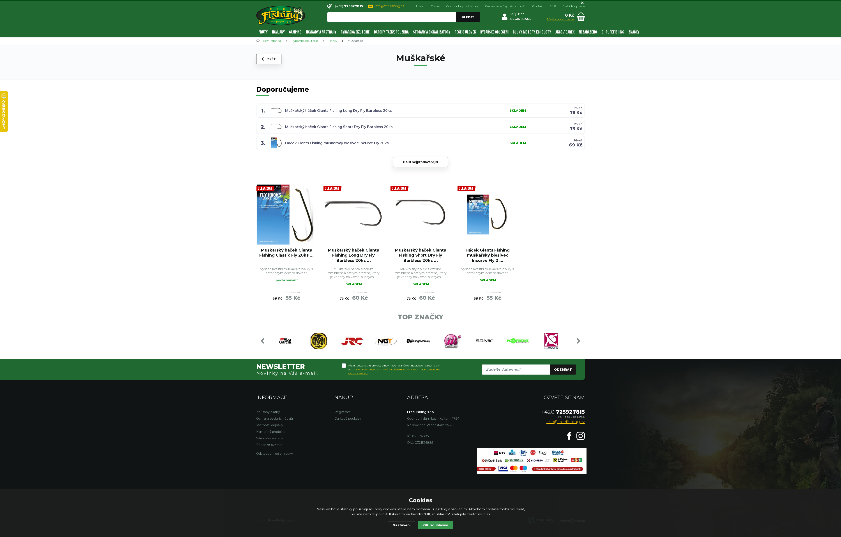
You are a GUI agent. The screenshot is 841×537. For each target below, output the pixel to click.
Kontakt (538, 6)
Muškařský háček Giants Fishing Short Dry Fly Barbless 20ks (339, 127)
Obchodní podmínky (462, 6)
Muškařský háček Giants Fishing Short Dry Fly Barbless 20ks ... (420, 255)
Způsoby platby (268, 412)
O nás (435, 6)
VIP (553, 6)
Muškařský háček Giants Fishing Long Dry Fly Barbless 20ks (338, 111)
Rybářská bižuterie (355, 32)
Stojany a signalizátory (431, 32)
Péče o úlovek (465, 32)
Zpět (271, 59)
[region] (403, 26)
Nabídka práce (574, 6)
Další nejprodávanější (420, 162)
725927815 (563, 412)
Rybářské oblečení (494, 32)
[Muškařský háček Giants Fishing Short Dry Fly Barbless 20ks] (420, 214)
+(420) (348, 6)
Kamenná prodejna (270, 432)
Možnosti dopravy (269, 425)
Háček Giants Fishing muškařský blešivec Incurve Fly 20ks (337, 143)
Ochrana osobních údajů (274, 419)
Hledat (468, 17)
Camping (295, 32)
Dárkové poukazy (347, 419)
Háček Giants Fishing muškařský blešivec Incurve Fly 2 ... (488, 255)
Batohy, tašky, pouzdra (391, 32)
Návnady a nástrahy (321, 32)
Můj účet (517, 14)
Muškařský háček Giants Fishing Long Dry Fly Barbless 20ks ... (353, 255)
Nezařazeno (588, 32)
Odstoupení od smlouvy (274, 454)
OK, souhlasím (435, 525)
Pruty (263, 32)
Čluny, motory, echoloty (532, 32)
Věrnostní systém (269, 438)
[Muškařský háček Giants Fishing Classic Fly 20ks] (286, 214)
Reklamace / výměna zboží (504, 6)
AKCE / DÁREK (564, 32)
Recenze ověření (269, 445)
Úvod (420, 6)
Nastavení (401, 525)
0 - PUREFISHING (612, 32)
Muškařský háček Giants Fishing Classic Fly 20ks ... (286, 253)
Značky (634, 32)
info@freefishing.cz (389, 6)
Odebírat (563, 369)
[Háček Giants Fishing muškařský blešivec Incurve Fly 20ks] (487, 214)
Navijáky (278, 32)
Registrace (342, 412)
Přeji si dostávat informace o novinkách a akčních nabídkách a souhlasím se (395, 369)
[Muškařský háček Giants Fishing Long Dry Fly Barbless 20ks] (353, 214)
